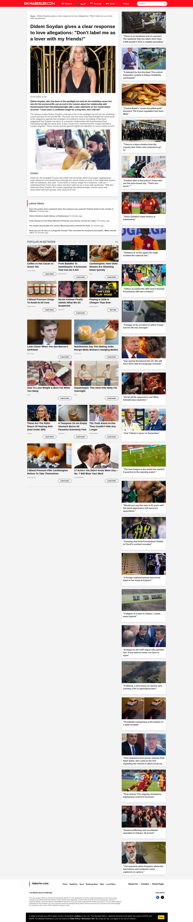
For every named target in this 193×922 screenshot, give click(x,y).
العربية (83, 4)
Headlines (73, 884)
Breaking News (92, 884)
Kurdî (112, 4)
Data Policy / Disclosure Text (82, 919)
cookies (77, 916)
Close (161, 917)
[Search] (165, 4)
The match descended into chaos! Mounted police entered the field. (67, 226)
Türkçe (125, 4)
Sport (81, 884)
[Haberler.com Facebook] (158, 899)
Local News (111, 884)
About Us (133, 884)
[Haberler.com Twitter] (162, 899)
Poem (65, 884)
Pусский (97, 4)
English (68, 4)
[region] (97, 917)
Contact (145, 884)
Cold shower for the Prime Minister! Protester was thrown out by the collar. (70, 221)
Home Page (158, 884)
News (102, 884)
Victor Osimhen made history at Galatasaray (56, 216)
